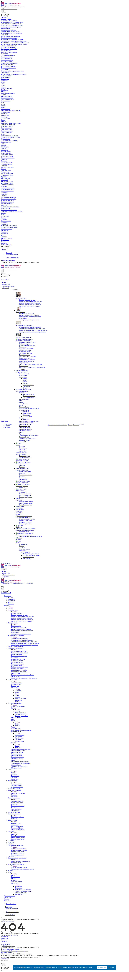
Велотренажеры (16, 626)
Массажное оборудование (19, 651)
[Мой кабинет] (1, 585)
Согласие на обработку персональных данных (14, 951)
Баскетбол (14, 834)
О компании (4, 936)
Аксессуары (18, 690)
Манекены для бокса (17, 817)
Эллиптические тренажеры (19, 638)
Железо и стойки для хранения (20, 861)
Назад (11, 597)
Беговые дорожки (16, 613)
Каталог (10, 608)
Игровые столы (16, 823)
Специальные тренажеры (18, 848)
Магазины (4, 940)
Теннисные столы (16, 682)
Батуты (13, 772)
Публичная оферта (6, 952)
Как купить (4, 938)
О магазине (11, 599)
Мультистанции (19, 735)
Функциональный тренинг (19, 867)
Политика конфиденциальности (12, 949)
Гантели (17, 711)
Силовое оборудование (18, 706)
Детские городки (16, 784)
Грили (13, 875)
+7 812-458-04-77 (6, 244)
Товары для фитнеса (17, 801)
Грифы (17, 724)
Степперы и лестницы (18, 793)
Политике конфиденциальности (83, 967)
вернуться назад (5, 935)
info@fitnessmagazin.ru (8, 260)
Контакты (4, 941)
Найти (3, 964)
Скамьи (17, 746)
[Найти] (2, 11)
